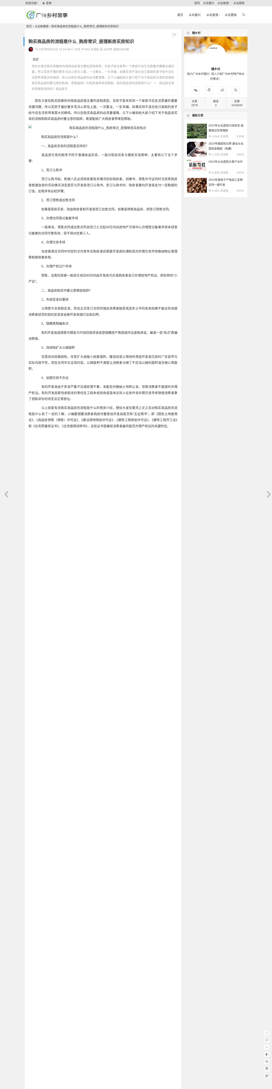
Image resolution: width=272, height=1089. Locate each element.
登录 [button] (49, 3)
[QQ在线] (209, 90)
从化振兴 (208, 3)
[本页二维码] (267, 1076)
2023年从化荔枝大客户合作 (225, 161)
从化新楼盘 (42, 26)
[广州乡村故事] (47, 18)
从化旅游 (223, 3)
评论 (77, 49)
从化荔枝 (239, 3)
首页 (197, 3)
